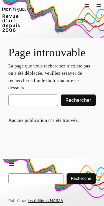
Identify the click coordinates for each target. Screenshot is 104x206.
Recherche (81, 178)
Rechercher (78, 100)
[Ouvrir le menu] (86, 5)
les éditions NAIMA (45, 200)
